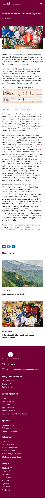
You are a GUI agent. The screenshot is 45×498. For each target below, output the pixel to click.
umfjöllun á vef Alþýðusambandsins (16, 69)
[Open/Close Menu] (41, 3)
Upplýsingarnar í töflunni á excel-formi (16, 109)
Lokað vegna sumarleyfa (13, 294)
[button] (4, 246)
